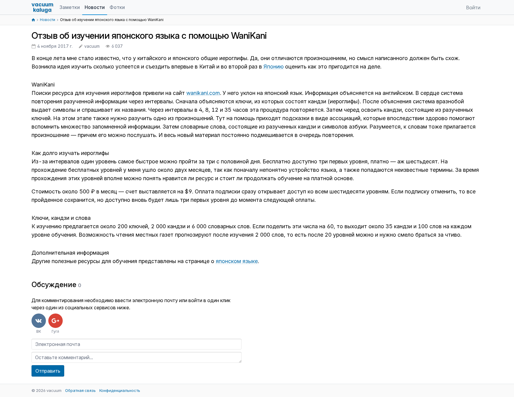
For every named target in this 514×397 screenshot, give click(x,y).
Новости (95, 7)
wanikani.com (203, 93)
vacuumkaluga (42, 7)
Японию (273, 66)
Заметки (69, 7)
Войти (473, 8)
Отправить (47, 371)
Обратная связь (80, 390)
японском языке (237, 261)
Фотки (117, 7)
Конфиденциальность (119, 390)
